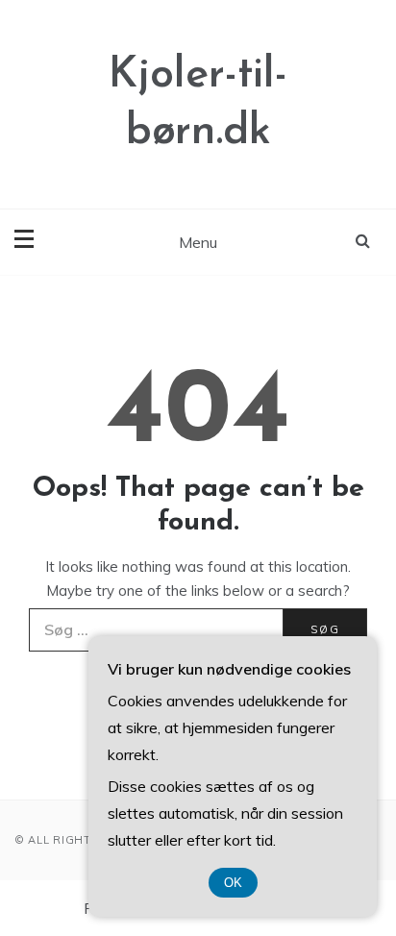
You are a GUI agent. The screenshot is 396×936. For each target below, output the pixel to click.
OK (233, 882)
